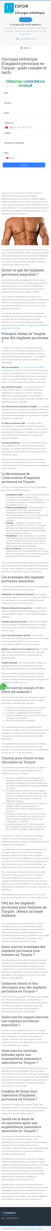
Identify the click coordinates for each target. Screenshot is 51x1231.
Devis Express (25, 20)
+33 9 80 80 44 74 (28, 39)
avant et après (7, 1086)
